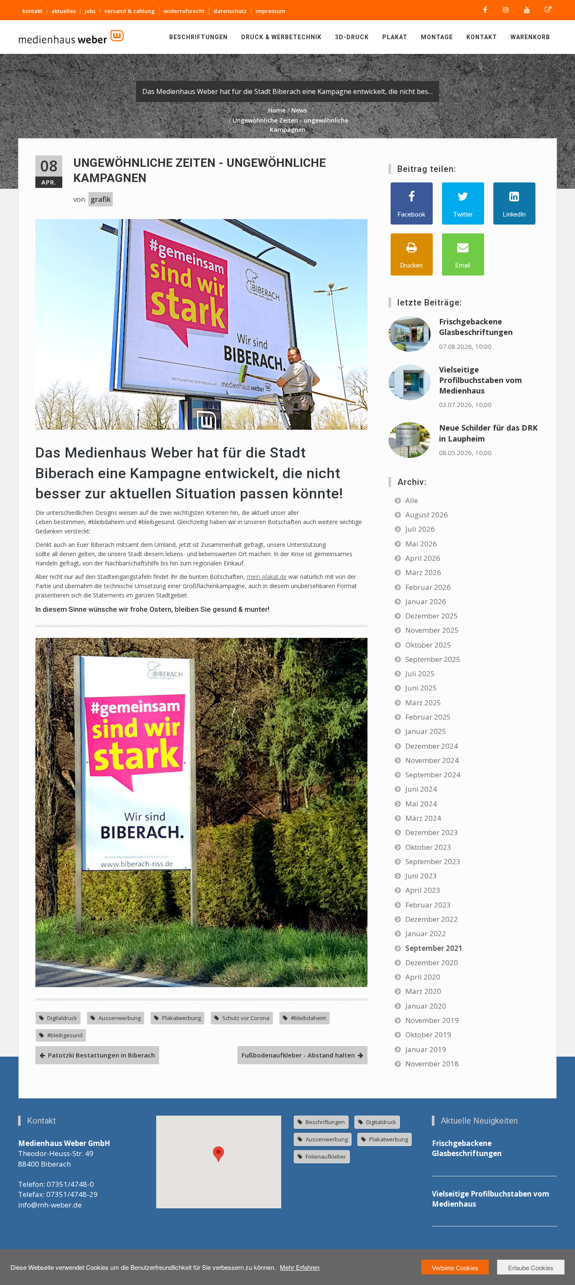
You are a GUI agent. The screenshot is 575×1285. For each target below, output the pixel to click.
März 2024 (423, 818)
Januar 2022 (425, 933)
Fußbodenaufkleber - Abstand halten (298, 1055)
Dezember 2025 (431, 616)
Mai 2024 (421, 803)
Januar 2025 (425, 731)
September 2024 (433, 774)
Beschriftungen (198, 37)
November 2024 (432, 760)
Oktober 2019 (428, 1034)
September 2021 (434, 948)
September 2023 (433, 861)
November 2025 (432, 630)
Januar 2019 (425, 1049)
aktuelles (63, 11)
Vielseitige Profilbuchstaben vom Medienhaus (480, 380)
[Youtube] (527, 10)
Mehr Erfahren (299, 1267)
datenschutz (230, 11)
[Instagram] (506, 10)
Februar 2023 (428, 905)
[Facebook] (485, 10)
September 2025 (433, 659)
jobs (90, 11)
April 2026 (422, 558)
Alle (411, 500)
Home (276, 110)
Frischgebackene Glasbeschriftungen (476, 326)
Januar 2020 (425, 1006)
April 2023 (422, 890)
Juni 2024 (421, 789)
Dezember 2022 (431, 919)
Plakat (394, 37)
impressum (270, 11)
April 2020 (422, 977)
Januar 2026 (425, 601)
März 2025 (423, 702)
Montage (437, 37)
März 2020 (423, 991)
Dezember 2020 (431, 962)
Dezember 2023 (431, 832)
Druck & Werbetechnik (281, 37)
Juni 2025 (421, 688)
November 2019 (432, 1020)
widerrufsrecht (184, 11)
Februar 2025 (428, 717)
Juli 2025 (420, 673)
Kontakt (481, 37)
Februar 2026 (428, 587)
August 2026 (426, 514)
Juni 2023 (421, 876)
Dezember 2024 (431, 746)
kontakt (32, 11)
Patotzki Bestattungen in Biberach (101, 1055)
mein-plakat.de (267, 577)
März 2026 (423, 572)
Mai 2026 (421, 544)
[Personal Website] (548, 10)
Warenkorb (530, 37)
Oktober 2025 (428, 645)
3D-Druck (352, 37)
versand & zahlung (129, 11)
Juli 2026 (420, 529)
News (299, 110)
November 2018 (432, 1063)
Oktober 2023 (428, 847)
